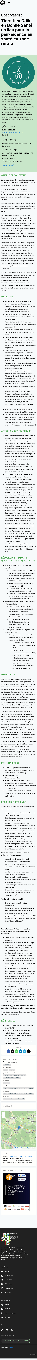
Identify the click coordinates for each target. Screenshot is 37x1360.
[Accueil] (7, 1271)
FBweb (11, 1347)
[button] (8, 1051)
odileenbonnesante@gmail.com (12, 132)
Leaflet (17, 1148)
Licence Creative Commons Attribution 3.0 (20, 1156)
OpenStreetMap (25, 1148)
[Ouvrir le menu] (9, 3)
